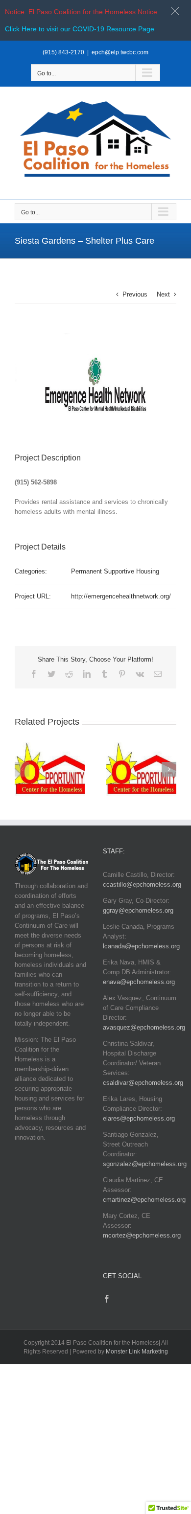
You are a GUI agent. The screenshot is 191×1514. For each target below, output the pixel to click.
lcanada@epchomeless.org (141, 946)
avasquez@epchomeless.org (144, 1027)
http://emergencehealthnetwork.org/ (121, 596)
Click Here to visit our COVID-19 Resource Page (79, 29)
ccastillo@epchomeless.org (142, 884)
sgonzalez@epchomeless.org (145, 1164)
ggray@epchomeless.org (138, 910)
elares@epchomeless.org (139, 1118)
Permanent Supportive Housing (115, 571)
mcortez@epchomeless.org (142, 1235)
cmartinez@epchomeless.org (144, 1199)
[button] (22, 769)
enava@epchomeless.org (139, 982)
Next (163, 294)
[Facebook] (107, 1299)
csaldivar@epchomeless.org (143, 1082)
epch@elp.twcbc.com (120, 52)
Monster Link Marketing (137, 1351)
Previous (134, 294)
